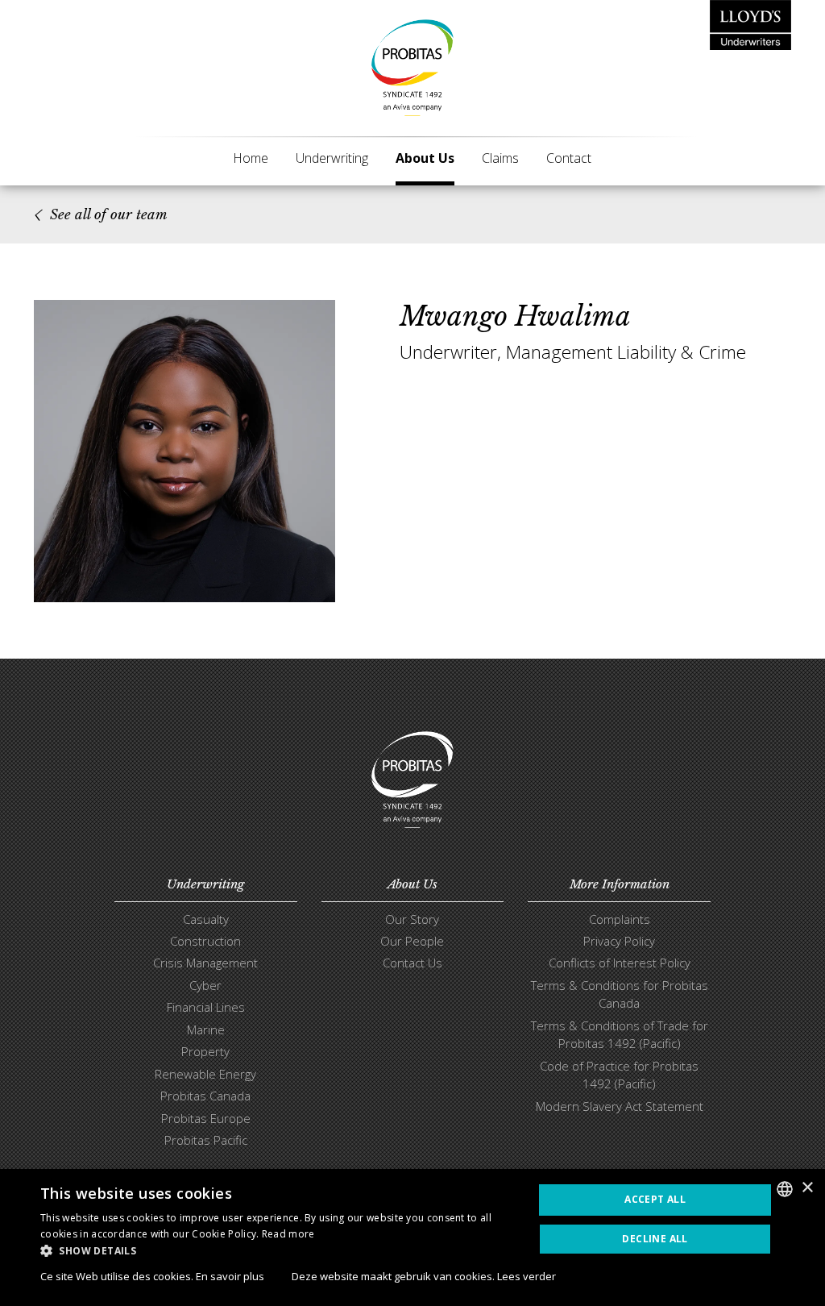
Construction (205, 941)
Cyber (205, 985)
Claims (500, 158)
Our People (412, 941)
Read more (288, 1234)
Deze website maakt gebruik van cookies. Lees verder (424, 1276)
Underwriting (332, 158)
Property (205, 1051)
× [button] (807, 1188)
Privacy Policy (619, 941)
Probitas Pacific (205, 1140)
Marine (206, 1029)
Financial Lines (206, 1007)
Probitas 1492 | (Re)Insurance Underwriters (412, 67)
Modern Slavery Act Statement (619, 1106)
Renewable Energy (205, 1074)
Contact (568, 158)
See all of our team (109, 214)
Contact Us (412, 963)
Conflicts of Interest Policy (619, 963)
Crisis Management (205, 963)
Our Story (412, 919)
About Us (425, 158)
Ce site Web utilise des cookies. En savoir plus (152, 1276)
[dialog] (412, 1237)
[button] (279, 1250)
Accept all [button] (655, 1199)
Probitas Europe (206, 1118)
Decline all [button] (654, 1239)
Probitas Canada (205, 1096)
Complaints (619, 919)
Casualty (206, 919)
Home (251, 158)
